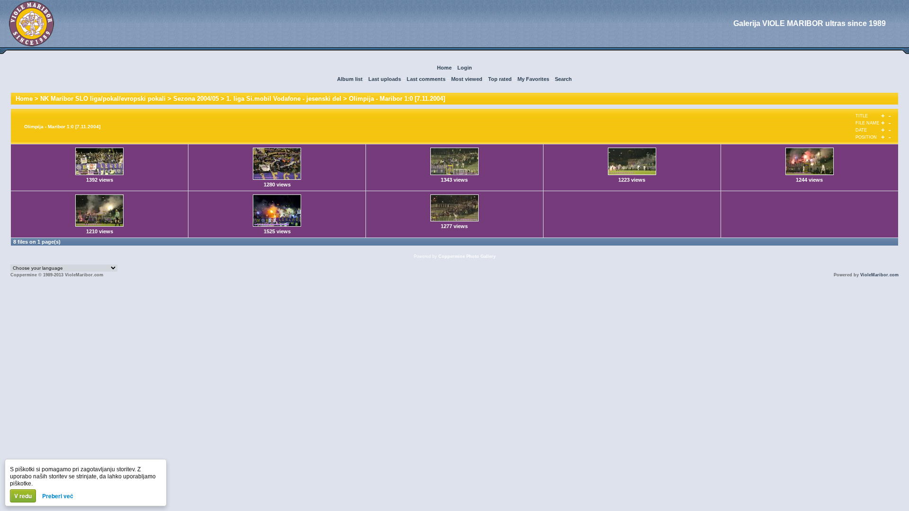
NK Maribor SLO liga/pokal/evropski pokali (103, 98)
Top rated (500, 79)
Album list (350, 79)
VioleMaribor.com (879, 275)
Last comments (426, 79)
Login (464, 67)
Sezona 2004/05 (196, 98)
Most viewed (466, 79)
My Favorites (533, 79)
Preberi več (57, 496)
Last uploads (384, 79)
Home (444, 67)
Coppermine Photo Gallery (467, 256)
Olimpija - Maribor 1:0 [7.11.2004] (397, 98)
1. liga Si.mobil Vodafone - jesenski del (283, 98)
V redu (23, 496)
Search (563, 79)
